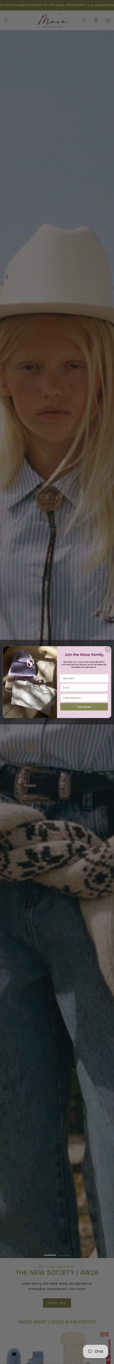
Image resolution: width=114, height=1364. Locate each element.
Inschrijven (84, 706)
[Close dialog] (107, 649)
